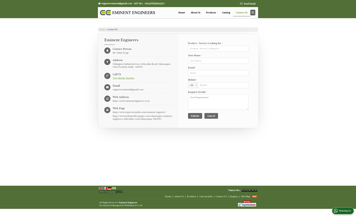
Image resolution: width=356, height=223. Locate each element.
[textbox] (218, 49)
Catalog (226, 12)
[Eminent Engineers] (128, 12)
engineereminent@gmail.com (116, 3)
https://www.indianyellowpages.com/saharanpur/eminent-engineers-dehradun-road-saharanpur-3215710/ (143, 117)
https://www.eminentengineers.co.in (131, 101)
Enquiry (234, 196)
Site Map (245, 196)
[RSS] (254, 196)
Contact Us (242, 12)
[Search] (252, 12)
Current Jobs (205, 196)
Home (181, 12)
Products (211, 12)
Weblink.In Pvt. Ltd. (133, 205)
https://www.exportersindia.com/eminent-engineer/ (139, 112)
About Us (195, 12)
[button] (124, 78)
